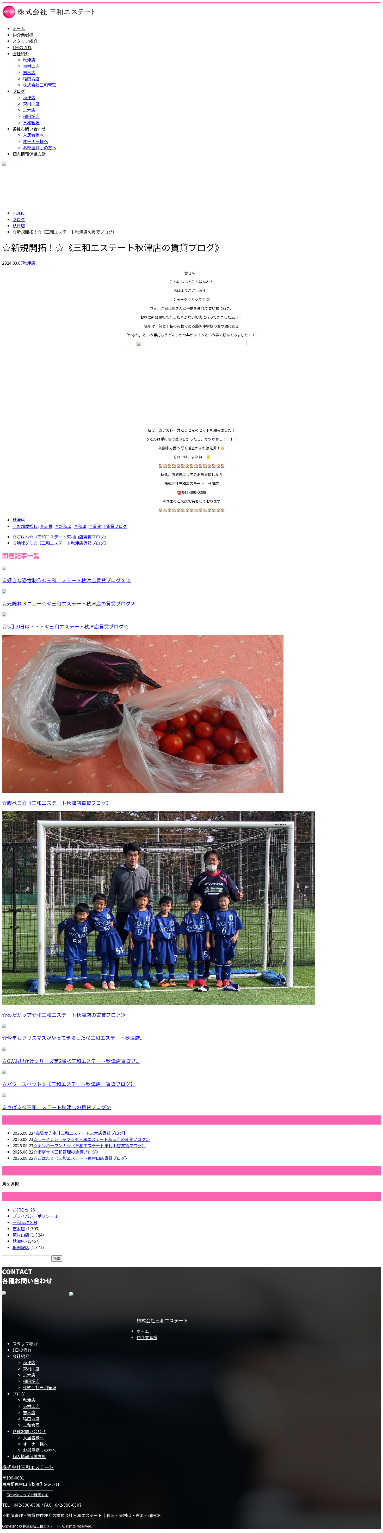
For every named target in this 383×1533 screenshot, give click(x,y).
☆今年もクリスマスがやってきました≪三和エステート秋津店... (73, 1037)
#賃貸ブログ (115, 526)
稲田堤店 (31, 78)
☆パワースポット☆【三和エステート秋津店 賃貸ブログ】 (68, 1083)
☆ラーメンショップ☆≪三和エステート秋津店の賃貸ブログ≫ (91, 1139)
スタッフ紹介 (25, 41)
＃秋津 (80, 526)
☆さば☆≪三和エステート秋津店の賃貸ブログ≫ (56, 1106)
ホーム (19, 28)
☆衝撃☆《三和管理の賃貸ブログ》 (66, 1152)
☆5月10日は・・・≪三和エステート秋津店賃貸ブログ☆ (65, 626)
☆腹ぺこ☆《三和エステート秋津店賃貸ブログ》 (56, 802)
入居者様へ (33, 135)
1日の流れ (22, 47)
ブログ (19, 91)
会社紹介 (21, 53)
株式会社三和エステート (162, 1320)
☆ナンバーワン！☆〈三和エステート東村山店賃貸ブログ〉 (89, 1145)
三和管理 (31, 122)
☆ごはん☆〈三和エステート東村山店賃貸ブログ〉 (81, 1158)
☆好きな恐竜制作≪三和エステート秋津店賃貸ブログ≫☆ (66, 580)
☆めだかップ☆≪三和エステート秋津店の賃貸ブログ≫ (64, 1014)
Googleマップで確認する (27, 1494)
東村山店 (31, 66)
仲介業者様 (23, 35)
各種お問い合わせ (29, 129)
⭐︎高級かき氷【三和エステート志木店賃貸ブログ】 (80, 1133)
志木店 (29, 72)
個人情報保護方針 (29, 154)
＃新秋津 (63, 526)
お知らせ (24, 1210)
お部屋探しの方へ (39, 147)
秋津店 (29, 60)
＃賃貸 (95, 526)
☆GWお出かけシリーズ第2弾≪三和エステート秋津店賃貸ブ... (71, 1060)
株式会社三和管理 (39, 85)
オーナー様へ (35, 141)
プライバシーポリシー (35, 1216)
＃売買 (46, 526)
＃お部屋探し (25, 526)
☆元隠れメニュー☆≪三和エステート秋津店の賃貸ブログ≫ (69, 603)
